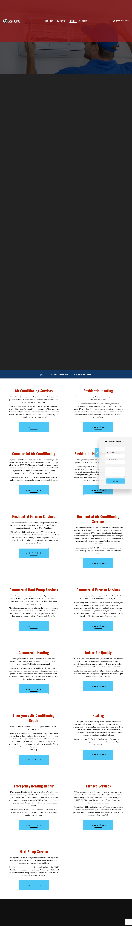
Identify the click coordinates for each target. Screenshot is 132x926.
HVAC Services (61, 21)
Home (46, 21)
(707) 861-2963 (122, 21)
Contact (84, 21)
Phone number (111, 452)
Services (72, 21)
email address (111, 459)
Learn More (34, 427)
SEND (115, 481)
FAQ (79, 21)
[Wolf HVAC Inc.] (11, 21)
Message (109, 466)
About (51, 21)
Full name (110, 446)
